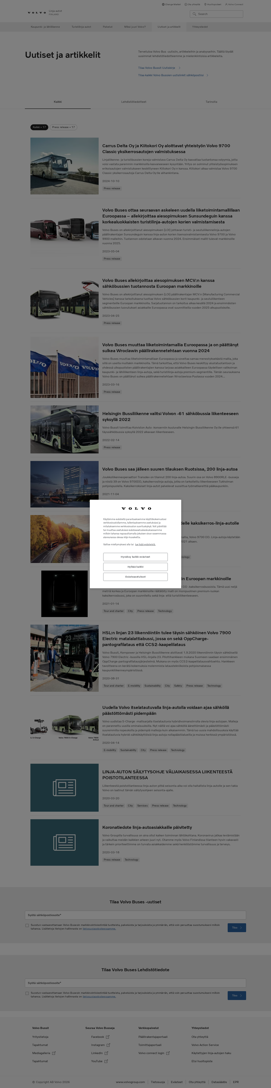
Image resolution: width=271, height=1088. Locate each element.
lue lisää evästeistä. (145, 544)
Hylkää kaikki (136, 566)
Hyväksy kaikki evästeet (135, 556)
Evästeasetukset (135, 576)
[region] (135, 544)
